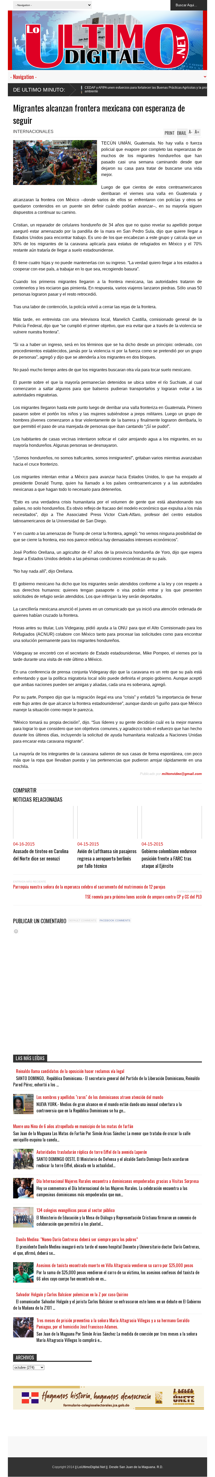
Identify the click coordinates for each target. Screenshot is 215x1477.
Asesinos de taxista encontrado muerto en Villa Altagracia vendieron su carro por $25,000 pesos (114, 1265)
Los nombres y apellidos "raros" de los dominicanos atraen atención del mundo (99, 1097)
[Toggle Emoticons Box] (16, 931)
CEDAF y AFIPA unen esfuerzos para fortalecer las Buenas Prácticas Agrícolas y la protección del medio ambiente (115, 89)
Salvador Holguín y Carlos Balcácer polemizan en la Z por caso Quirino (72, 1294)
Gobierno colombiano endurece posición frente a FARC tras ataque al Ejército (169, 858)
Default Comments (82, 920)
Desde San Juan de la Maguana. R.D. (136, 1467)
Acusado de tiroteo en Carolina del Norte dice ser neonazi (40, 854)
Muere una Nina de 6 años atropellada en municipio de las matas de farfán (73, 1126)
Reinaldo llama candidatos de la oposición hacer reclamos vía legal (70, 1071)
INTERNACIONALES (33, 131)
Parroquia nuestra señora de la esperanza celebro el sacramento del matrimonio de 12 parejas (89, 887)
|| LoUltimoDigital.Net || (91, 1467)
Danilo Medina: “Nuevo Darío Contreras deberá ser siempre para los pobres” (77, 1239)
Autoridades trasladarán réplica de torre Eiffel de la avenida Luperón (91, 1152)
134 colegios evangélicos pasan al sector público (75, 1210)
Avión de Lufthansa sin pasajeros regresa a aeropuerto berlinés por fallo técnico (107, 858)
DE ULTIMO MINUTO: (39, 90)
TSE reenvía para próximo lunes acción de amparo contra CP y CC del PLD (143, 897)
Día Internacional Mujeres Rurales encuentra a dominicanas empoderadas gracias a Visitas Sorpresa (117, 1181)
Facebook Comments (115, 920)
